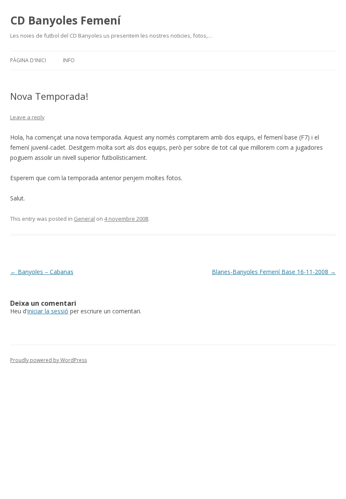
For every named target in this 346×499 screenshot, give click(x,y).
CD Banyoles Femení (65, 20)
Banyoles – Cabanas (41, 272)
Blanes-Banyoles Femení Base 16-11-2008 (274, 272)
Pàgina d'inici (28, 60)
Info (69, 60)
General (84, 218)
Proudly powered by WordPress (48, 360)
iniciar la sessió (47, 311)
